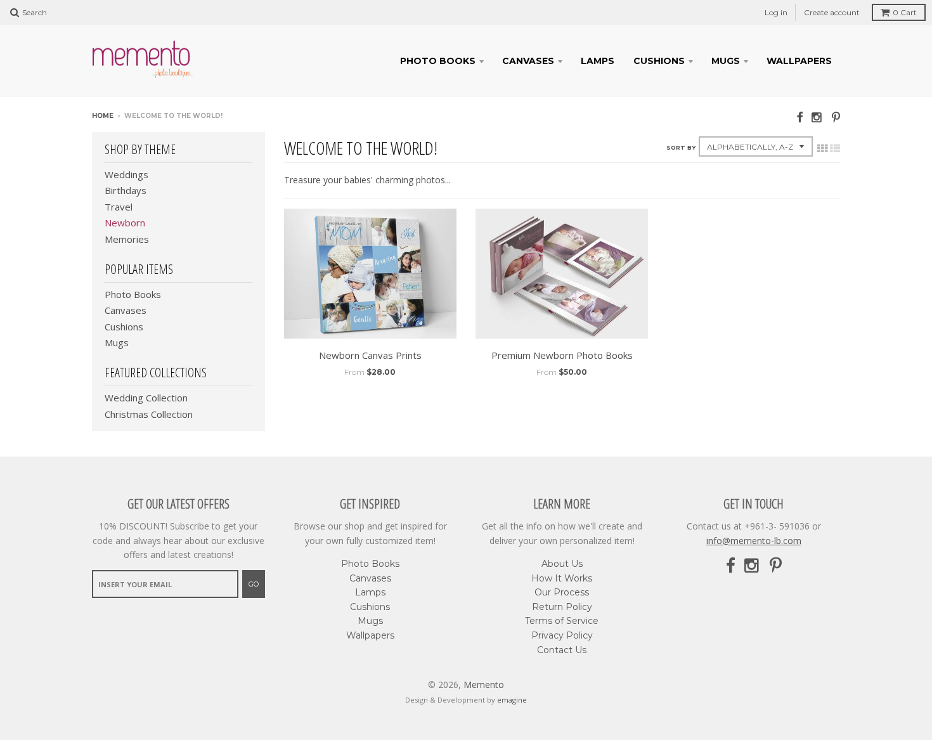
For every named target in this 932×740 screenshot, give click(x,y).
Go (254, 584)
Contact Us (561, 650)
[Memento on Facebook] (799, 117)
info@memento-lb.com (753, 541)
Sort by (681, 147)
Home (102, 116)
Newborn (125, 222)
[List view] (835, 148)
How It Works (561, 578)
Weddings (126, 174)
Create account (832, 12)
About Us (562, 563)
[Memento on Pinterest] (836, 117)
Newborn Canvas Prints (370, 355)
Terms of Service (562, 620)
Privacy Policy (562, 635)
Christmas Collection (149, 414)
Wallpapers (799, 61)
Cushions (659, 61)
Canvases (528, 61)
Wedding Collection (146, 397)
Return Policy (562, 607)
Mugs (725, 61)
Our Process (561, 592)
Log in (776, 12)
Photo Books (438, 61)
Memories (127, 239)
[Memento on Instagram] (817, 117)
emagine (512, 699)
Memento (483, 684)
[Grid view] (822, 148)
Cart (905, 12)
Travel (119, 206)
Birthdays (125, 190)
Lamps (597, 61)
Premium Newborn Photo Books (562, 355)
